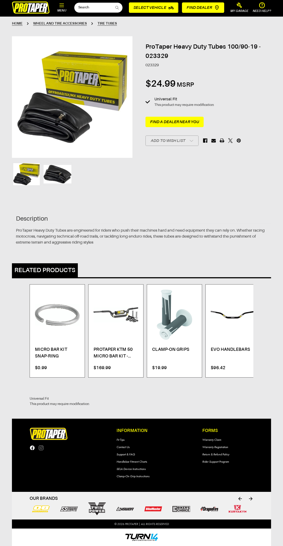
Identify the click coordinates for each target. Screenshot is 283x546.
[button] (239, 7)
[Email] (213, 141)
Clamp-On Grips (170, 349)
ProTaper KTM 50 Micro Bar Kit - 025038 (113, 353)
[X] (230, 141)
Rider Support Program (215, 462)
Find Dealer (199, 8)
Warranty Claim (211, 440)
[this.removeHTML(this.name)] (57, 315)
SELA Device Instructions (131, 469)
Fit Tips (120, 440)
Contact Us (123, 447)
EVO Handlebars (230, 349)
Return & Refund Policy (215, 454)
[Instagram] (41, 448)
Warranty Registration (215, 447)
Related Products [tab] (44, 270)
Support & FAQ (126, 454)
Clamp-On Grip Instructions (133, 476)
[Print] (222, 141)
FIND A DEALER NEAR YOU (174, 122)
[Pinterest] (239, 141)
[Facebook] (205, 141)
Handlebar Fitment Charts (132, 462)
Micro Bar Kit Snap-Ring (51, 353)
